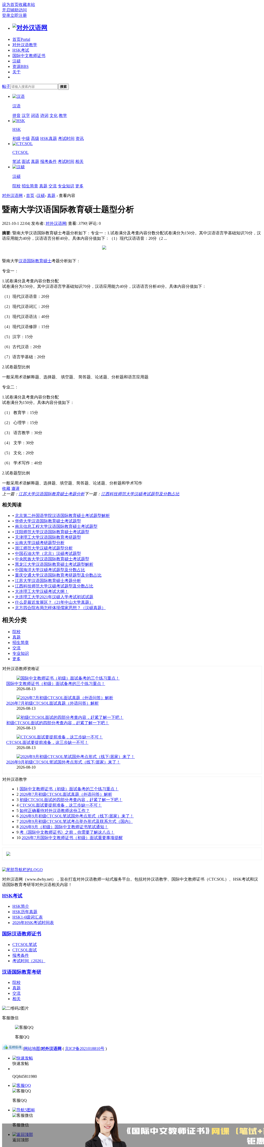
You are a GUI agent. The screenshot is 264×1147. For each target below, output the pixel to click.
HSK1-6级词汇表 (27, 917)
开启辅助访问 (14, 10)
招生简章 (30, 186)
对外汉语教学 (24, 45)
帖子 (6, 86)
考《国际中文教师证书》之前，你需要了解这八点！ (67, 832)
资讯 (80, 138)
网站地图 (32, 1048)
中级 (26, 138)
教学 (63, 115)
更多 (79, 186)
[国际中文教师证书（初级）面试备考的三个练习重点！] (68, 678)
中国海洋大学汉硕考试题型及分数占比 (50, 570)
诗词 (44, 115)
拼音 (16, 115)
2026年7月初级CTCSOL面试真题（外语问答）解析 (52, 703)
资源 (20, 66)
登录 (6, 15)
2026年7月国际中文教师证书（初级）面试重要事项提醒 (72, 837)
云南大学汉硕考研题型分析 (39, 542)
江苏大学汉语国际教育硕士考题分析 (52, 494)
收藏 (6, 488)
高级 (35, 138)
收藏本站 (27, 4)
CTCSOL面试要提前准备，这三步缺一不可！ (47, 742)
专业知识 (66, 186)
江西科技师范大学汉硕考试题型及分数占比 (140, 494)
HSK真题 (48, 138)
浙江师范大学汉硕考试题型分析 (44, 548)
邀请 (15, 488)
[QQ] (12, 1048)
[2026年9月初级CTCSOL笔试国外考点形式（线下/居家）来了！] (75, 756)
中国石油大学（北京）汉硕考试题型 (48, 553)
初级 (16, 138)
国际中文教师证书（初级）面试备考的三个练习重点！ (55, 683)
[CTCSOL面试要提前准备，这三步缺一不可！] (59, 737)
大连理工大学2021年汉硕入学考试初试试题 (54, 597)
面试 (26, 161)
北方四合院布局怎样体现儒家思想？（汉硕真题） (60, 608)
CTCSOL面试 (24, 950)
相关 (79, 161)
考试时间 (66, 138)
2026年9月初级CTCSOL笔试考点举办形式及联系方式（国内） (76, 821)
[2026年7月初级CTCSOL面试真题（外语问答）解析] (64, 698)
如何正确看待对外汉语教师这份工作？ (55, 810)
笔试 (16, 161)
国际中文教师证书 (28, 55)
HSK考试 (20, 50)
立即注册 (18, 15)
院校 (16, 186)
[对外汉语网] (29, 27)
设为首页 (10, 4)
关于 (16, 72)
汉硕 (16, 61)
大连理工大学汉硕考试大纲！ (42, 591)
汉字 (26, 115)
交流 (52, 186)
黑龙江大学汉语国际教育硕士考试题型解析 (54, 564)
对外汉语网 (12, 195)
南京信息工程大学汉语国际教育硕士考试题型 (56, 526)
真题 (35, 161)
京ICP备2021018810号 (84, 1048)
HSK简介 (20, 906)
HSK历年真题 (24, 912)
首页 (21, 39)
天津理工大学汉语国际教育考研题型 (48, 537)
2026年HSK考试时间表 (33, 922)
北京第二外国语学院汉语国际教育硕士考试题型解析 (62, 515)
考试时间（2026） (28, 961)
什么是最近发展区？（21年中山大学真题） (54, 602)
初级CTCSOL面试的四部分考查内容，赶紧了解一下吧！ (57, 723)
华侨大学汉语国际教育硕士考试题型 (48, 521)
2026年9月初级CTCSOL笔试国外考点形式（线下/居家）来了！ (63, 762)
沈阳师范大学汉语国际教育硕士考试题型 (52, 532)
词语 (35, 115)
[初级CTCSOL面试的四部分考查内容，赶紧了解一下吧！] (69, 717)
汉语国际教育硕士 (35, 261)
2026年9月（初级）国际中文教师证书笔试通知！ (64, 827)
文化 (54, 115)
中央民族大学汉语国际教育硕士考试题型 (52, 559)
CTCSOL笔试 (24, 944)
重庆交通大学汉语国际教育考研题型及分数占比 (58, 575)
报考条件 (48, 161)
